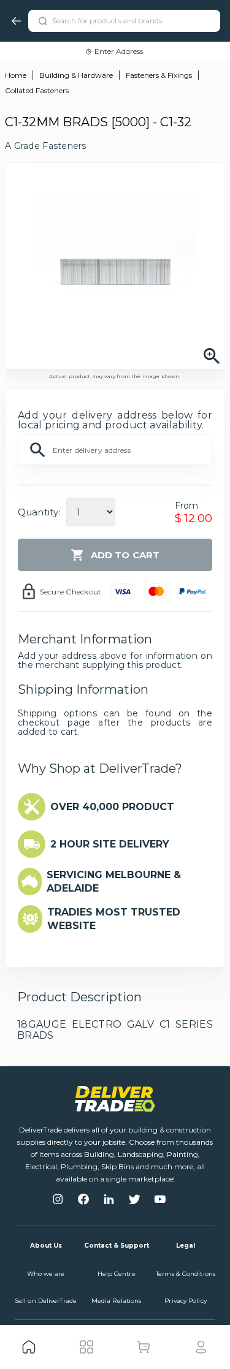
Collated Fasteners (37, 90)
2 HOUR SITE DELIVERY (109, 844)
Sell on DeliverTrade (46, 1301)
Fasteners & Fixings (159, 75)
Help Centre (117, 1274)
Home (15, 75)
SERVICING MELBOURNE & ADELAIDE (114, 881)
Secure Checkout (71, 591)
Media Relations (116, 1301)
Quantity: (39, 512)
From (187, 505)
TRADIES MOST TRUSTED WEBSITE (113, 918)
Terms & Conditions (185, 1274)
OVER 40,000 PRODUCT (112, 807)
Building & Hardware (76, 75)
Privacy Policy (185, 1301)
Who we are (46, 1274)
